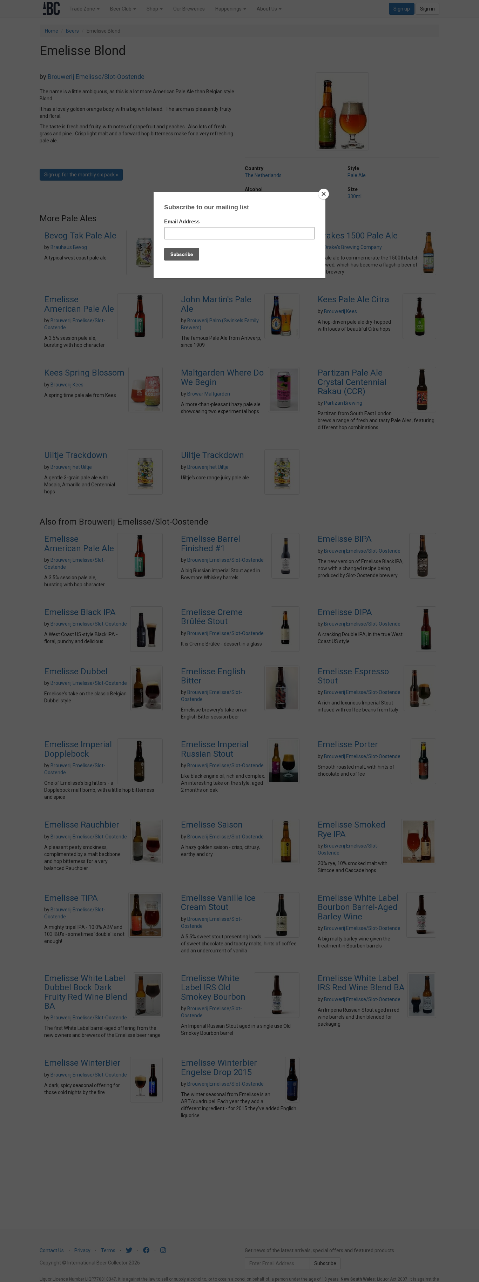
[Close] (323, 194)
